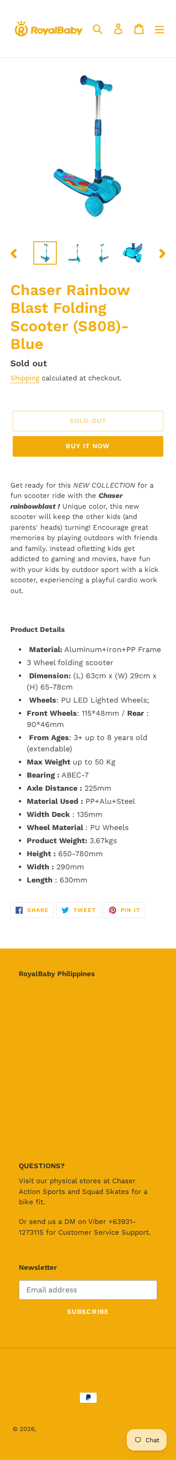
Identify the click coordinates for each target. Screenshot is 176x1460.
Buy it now (88, 446)
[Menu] (159, 28)
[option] (45, 253)
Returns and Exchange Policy (72, 1097)
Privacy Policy (44, 1047)
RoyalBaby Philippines (70, 1428)
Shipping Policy (46, 1072)
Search (31, 996)
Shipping (24, 378)
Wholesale (37, 1123)
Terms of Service (49, 1021)
